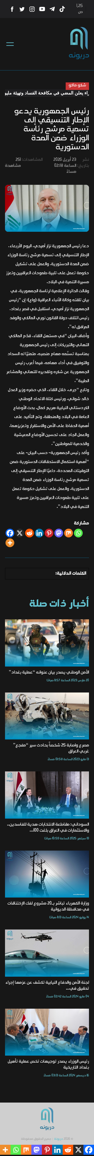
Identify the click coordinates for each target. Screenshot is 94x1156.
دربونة (58, 1139)
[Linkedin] (39, 533)
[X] (19, 533)
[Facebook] (10, 533)
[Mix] (68, 533)
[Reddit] (29, 533)
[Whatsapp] (78, 533)
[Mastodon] (58, 533)
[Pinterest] (49, 533)
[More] (10, 542)
